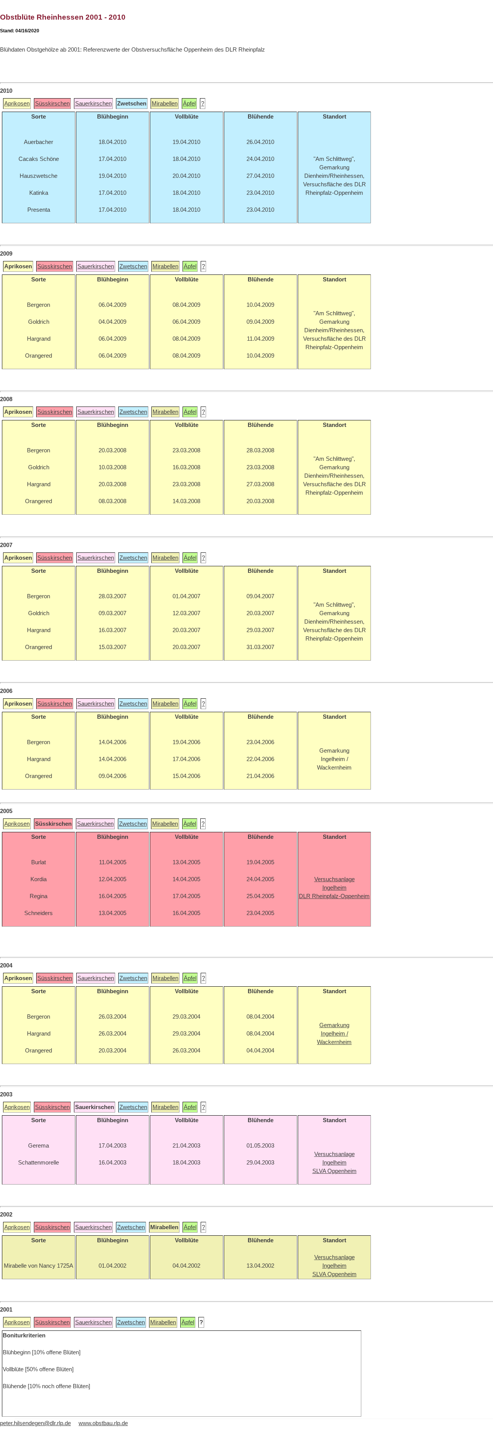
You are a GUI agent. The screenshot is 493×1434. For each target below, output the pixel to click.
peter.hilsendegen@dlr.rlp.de (35, 1423)
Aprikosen (17, 103)
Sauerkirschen (93, 103)
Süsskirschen (52, 103)
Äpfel (189, 103)
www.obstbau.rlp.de (103, 1423)
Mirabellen (165, 103)
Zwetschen (133, 266)
